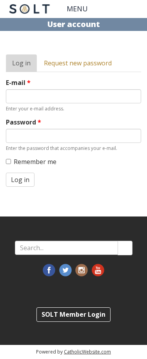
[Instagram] (81, 270)
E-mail (18, 82)
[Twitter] (65, 270)
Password (23, 122)
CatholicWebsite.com (87, 351)
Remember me (35, 161)
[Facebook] (49, 270)
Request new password (78, 63)
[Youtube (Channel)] (98, 270)
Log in (24, 65)
